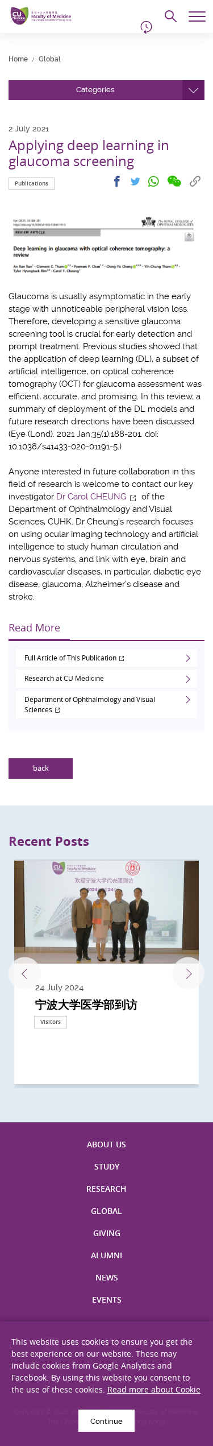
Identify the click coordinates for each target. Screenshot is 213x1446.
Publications (31, 183)
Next (188, 973)
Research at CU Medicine (65, 678)
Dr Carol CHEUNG (91, 496)
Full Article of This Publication (70, 657)
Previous (25, 973)
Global (50, 59)
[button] (106, 90)
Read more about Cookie (154, 1389)
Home (18, 59)
